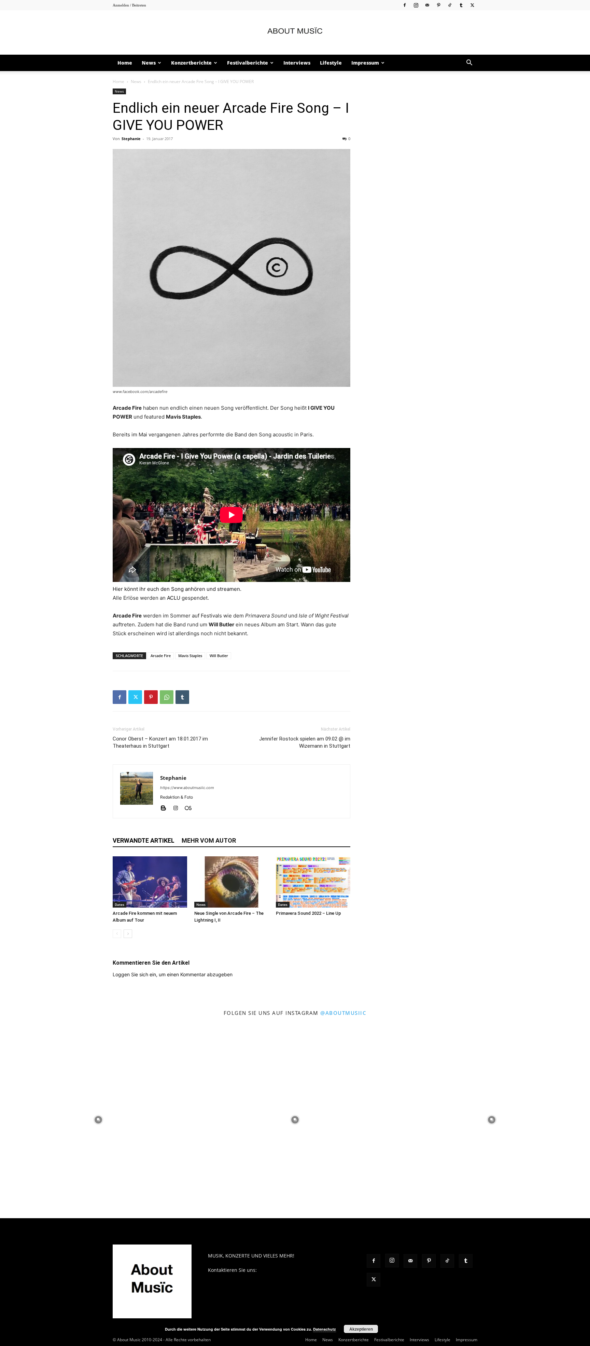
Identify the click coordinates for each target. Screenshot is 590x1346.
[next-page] (128, 933)
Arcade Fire (161, 655)
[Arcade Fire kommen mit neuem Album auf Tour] (150, 882)
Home (124, 62)
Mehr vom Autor (209, 840)
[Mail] (427, 5)
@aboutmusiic (343, 1012)
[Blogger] (165, 808)
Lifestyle (331, 62)
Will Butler (219, 655)
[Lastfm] (191, 808)
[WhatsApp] (166, 697)
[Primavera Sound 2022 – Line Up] (313, 882)
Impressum (365, 62)
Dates (119, 904)
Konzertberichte (191, 62)
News (149, 62)
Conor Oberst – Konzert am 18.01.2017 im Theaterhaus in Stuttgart (160, 742)
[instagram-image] (98, 1119)
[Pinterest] (438, 5)
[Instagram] (416, 5)
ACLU (173, 598)
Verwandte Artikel (143, 840)
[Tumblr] (461, 5)
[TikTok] (450, 5)
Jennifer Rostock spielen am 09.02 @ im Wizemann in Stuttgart (304, 742)
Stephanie (131, 138)
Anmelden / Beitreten (129, 5)
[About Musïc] (295, 32)
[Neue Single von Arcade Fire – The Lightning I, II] (231, 882)
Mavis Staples (190, 655)
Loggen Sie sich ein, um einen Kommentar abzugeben (173, 974)
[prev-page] (117, 933)
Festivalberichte (247, 62)
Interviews (296, 62)
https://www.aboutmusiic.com (187, 787)
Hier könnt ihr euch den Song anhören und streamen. (177, 589)
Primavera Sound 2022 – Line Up (308, 913)
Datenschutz (324, 1329)
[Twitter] (472, 5)
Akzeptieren (361, 1329)
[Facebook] (404, 5)
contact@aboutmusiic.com (288, 1270)
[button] (469, 63)
